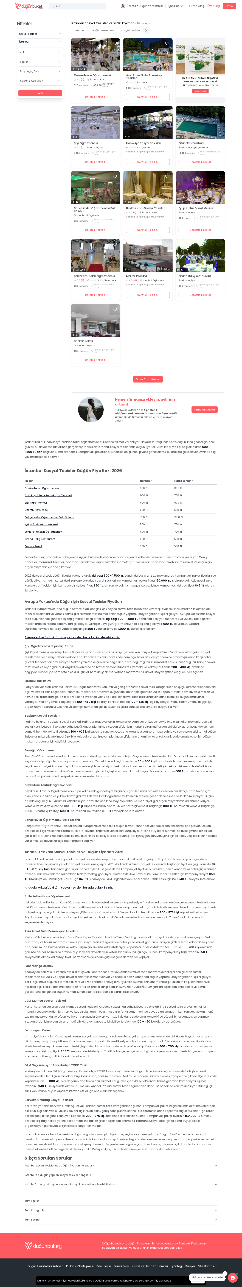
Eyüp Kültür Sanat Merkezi (196, 208)
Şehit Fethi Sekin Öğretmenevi (94, 276)
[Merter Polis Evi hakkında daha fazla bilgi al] (148, 255)
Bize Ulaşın (103, 1266)
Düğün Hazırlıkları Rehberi (45, 1266)
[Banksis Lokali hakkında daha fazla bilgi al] (95, 320)
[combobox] (40, 34)
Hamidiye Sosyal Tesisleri (143, 143)
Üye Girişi (213, 6)
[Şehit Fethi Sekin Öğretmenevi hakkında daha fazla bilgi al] (95, 255)
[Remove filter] (146, 30)
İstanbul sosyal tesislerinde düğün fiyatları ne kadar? (59, 1165)
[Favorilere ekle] (115, 43)
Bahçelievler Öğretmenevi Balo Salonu (95, 210)
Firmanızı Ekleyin (204, 409)
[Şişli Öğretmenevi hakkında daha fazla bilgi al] (95, 122)
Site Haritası (206, 1266)
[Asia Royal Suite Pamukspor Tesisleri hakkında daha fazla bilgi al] (148, 54)
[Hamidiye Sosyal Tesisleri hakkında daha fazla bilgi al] (148, 122)
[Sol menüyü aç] (9, 6)
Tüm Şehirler (33, 1219)
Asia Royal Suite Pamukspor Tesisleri (145, 77)
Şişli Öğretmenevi (86, 143)
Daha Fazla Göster (148, 379)
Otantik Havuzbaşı (191, 143)
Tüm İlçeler (32, 1201)
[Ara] (77, 6)
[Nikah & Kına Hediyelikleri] (200, 70)
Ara (40, 93)
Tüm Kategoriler (35, 1210)
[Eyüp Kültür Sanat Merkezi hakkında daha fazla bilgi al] (200, 187)
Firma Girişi (196, 6)
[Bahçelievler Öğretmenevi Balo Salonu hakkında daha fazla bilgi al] (95, 187)
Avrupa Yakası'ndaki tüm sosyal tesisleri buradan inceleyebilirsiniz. (72, 637)
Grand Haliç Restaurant (195, 276)
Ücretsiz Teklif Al (95, 97)
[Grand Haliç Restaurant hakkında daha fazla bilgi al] (200, 255)
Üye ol (229, 6)
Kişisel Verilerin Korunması (150, 1266)
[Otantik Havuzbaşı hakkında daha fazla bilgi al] (200, 122)
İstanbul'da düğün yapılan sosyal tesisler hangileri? (58, 1175)
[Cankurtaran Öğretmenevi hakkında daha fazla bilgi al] (95, 54)
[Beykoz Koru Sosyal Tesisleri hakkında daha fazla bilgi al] (148, 187)
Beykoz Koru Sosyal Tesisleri (145, 208)
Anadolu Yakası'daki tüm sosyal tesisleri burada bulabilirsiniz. (69, 888)
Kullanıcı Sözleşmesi (80, 1266)
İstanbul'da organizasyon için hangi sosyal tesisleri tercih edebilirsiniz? (70, 1184)
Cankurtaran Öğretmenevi (92, 75)
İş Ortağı (176, 1266)
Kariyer (190, 1266)
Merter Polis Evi (136, 276)
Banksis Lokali (83, 341)
